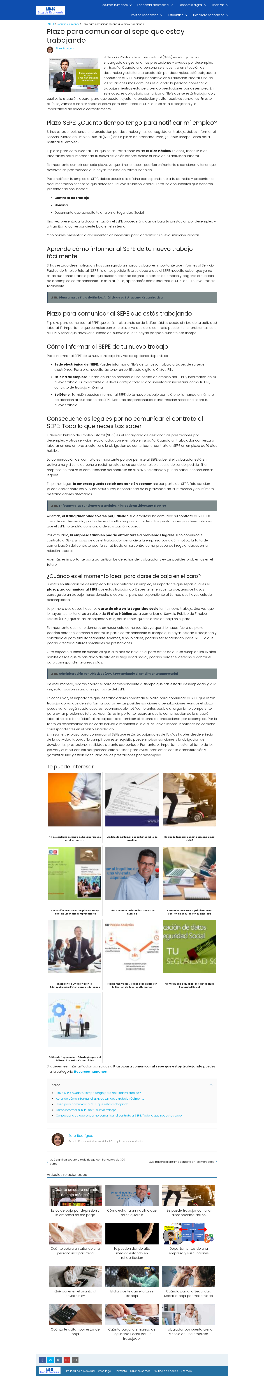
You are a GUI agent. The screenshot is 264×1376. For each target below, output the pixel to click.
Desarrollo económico (208, 15)
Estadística (176, 15)
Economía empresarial (153, 5)
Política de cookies (166, 1371)
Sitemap (186, 1371)
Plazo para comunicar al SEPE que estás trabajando (92, 1104)
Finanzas (218, 5)
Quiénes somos (140, 1371)
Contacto (121, 1371)
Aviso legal (105, 1371)
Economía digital (190, 5)
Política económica (144, 15)
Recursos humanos (114, 5)
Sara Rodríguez (65, 48)
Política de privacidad (80, 1371)
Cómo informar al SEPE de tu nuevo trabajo (86, 1110)
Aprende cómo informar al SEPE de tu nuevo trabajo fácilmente (100, 1099)
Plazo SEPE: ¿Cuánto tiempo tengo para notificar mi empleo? (98, 1093)
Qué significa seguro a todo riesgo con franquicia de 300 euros (87, 1162)
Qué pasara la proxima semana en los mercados (181, 1162)
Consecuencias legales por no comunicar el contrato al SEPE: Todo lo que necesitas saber (119, 1115)
